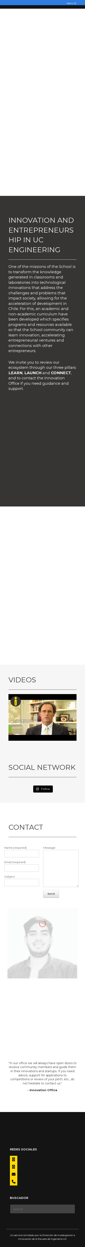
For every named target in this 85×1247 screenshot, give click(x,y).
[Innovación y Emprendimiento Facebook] (13, 1159)
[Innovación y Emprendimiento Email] (13, 1174)
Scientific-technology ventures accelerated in (42, 613)
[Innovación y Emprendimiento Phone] (13, 1181)
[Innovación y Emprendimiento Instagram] (13, 1167)
